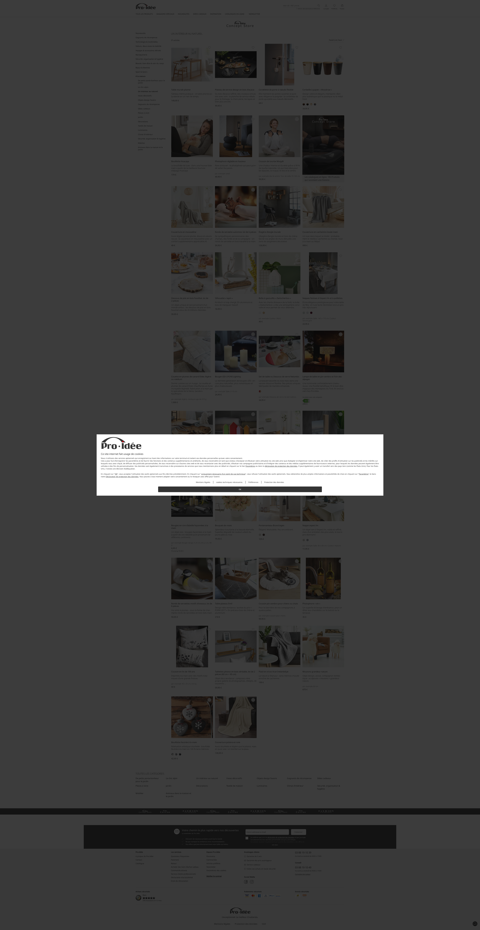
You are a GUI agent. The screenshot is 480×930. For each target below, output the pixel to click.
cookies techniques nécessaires (229, 482)
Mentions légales (203, 482)
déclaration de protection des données (281, 466)
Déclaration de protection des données (122, 476)
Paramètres (250, 466)
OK (116, 474)
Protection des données (274, 482)
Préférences (253, 482)
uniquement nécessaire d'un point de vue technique (223, 474)
